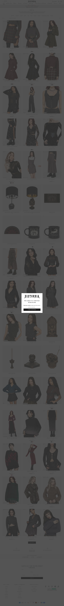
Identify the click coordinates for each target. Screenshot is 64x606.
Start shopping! (32, 309)
